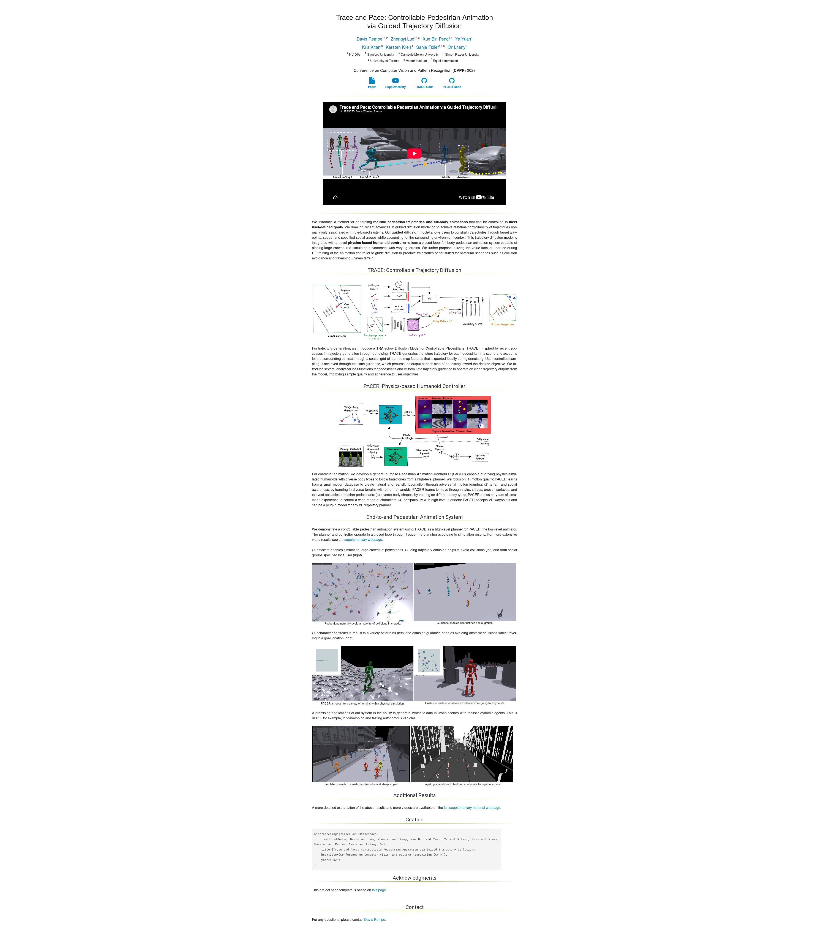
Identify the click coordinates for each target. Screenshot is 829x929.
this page (379, 889)
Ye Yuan (464, 38)
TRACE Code (424, 87)
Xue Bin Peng (437, 38)
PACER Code (452, 87)
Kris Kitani (372, 47)
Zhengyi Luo (405, 38)
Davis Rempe (372, 38)
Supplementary (395, 87)
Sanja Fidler (430, 47)
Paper (372, 87)
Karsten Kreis (399, 47)
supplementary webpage (363, 539)
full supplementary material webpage (472, 807)
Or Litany (457, 47)
